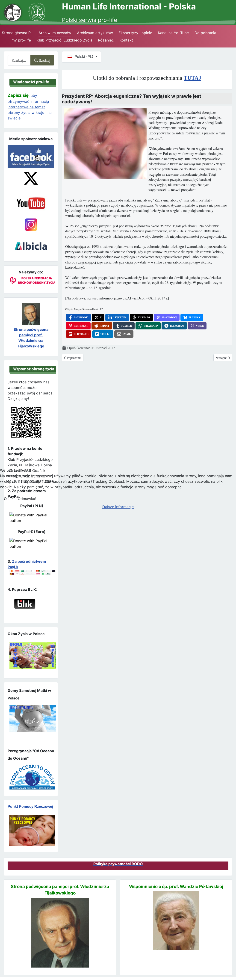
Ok (6, 498)
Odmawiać (27, 498)
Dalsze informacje (118, 506)
